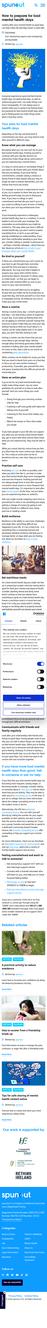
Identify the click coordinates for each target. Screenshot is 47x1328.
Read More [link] (7, 989)
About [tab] (38, 621)
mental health (12, 492)
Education (6, 1257)
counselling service (23, 796)
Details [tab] (23, 621)
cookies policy (18, 654)
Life (3, 1244)
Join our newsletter (12, 1282)
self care (15, 471)
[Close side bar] (4, 1292)
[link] (16, 1195)
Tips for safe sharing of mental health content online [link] (20, 1098)
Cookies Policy (31, 1296)
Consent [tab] (8, 621)
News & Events (8, 1234)
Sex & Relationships (10, 1248)
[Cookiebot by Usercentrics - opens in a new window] (33, 614)
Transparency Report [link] (12, 1220)
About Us (29, 1248)
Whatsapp (15, 882)
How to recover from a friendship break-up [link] (21, 1032)
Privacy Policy (15, 1296)
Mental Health (31, 1244)
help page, (14, 847)
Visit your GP (26, 790)
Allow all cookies (23, 698)
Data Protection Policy (34, 1253)
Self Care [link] (7, 959)
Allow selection (23, 705)
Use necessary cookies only (23, 712)
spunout (19, 44)
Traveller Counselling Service (25, 830)
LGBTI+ (28, 1239)
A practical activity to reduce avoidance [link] (19, 967)
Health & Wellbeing (33, 1234)
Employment (8, 1239)
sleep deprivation (20, 353)
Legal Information (10, 1253)
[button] (42, 5)
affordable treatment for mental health (22, 844)
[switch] (40, 671)
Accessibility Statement (30, 1258)
